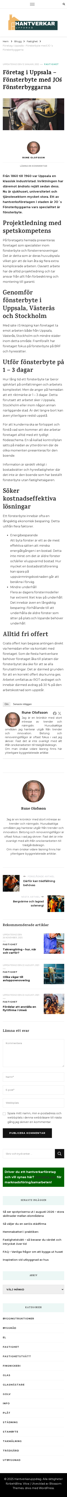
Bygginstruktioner (18, 1318)
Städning (10, 1422)
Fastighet (51, 64)
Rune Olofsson (33, 157)
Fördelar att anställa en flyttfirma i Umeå (19, 1008)
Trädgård (11, 1450)
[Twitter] (59, 713)
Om (7, 704)
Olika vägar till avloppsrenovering (16, 978)
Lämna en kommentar (33, 166)
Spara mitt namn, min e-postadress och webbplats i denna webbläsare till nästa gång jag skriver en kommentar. (34, 1118)
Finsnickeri (12, 1365)
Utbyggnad (11, 1460)
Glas (6, 1375)
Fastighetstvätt (17, 1356)
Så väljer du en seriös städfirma (24, 1224)
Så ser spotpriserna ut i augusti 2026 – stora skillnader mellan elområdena (33, 1214)
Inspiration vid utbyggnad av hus (26, 1259)
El (4, 1337)
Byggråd (9, 1328)
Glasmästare (14, 1384)
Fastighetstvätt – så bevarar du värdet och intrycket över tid (32, 1242)
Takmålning (12, 1441)
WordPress (46, 1488)
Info (6, 1403)
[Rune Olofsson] (12, 714)
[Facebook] (54, 713)
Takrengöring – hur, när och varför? (19, 951)
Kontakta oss (45, 1177)
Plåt (6, 1412)
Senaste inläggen (22, 704)
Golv (7, 1394)
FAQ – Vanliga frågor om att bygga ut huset (33, 1251)
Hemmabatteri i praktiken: (21, 1231)
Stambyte (10, 1431)
